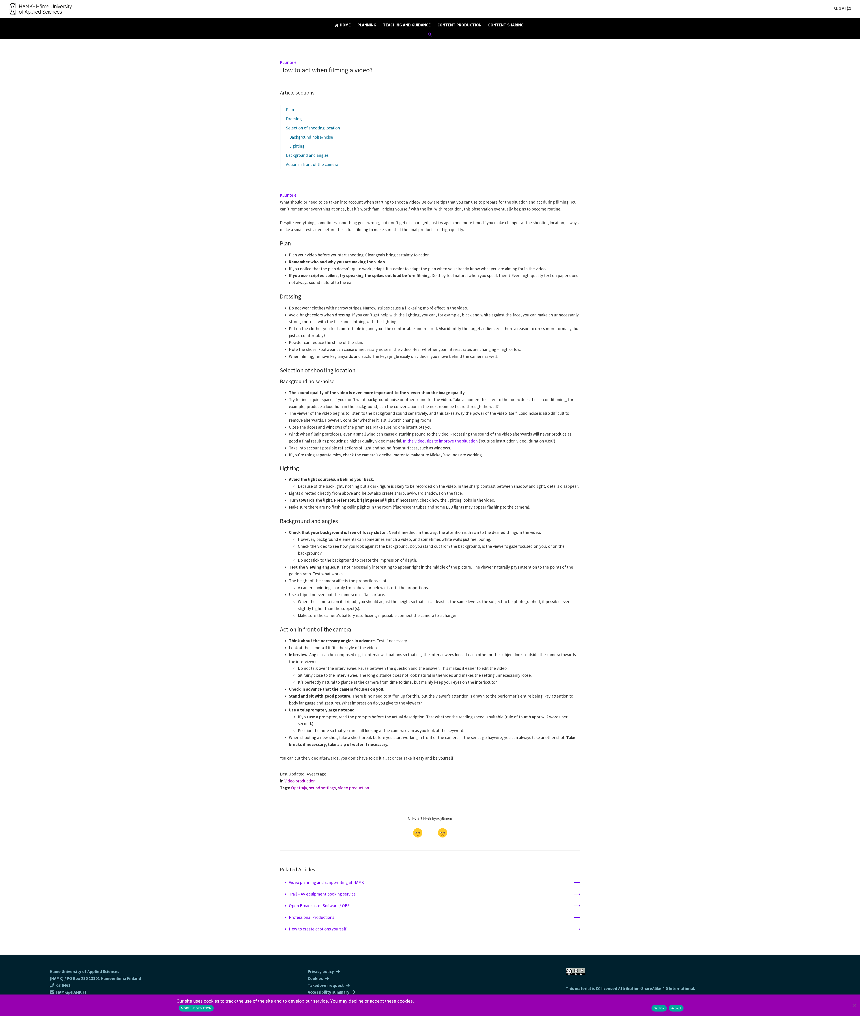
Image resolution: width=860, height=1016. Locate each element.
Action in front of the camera (312, 164)
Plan (290, 109)
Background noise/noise (311, 137)
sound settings (322, 787)
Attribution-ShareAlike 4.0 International (656, 988)
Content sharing (506, 25)
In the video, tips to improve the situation (440, 441)
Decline (659, 1008)
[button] (430, 35)
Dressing (294, 118)
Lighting (296, 146)
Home (345, 25)
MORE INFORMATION (196, 1008)
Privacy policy (321, 971)
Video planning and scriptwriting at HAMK (326, 882)
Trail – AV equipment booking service (322, 894)
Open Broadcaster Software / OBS (319, 905)
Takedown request (326, 985)
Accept (676, 1008)
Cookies (315, 978)
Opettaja (299, 787)
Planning (366, 25)
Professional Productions (311, 917)
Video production (300, 781)
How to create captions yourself (317, 929)
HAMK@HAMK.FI (71, 992)
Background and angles (307, 155)
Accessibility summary (328, 992)
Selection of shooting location (313, 128)
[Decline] (854, 1005)
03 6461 (63, 985)
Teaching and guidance (407, 25)
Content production (459, 25)
